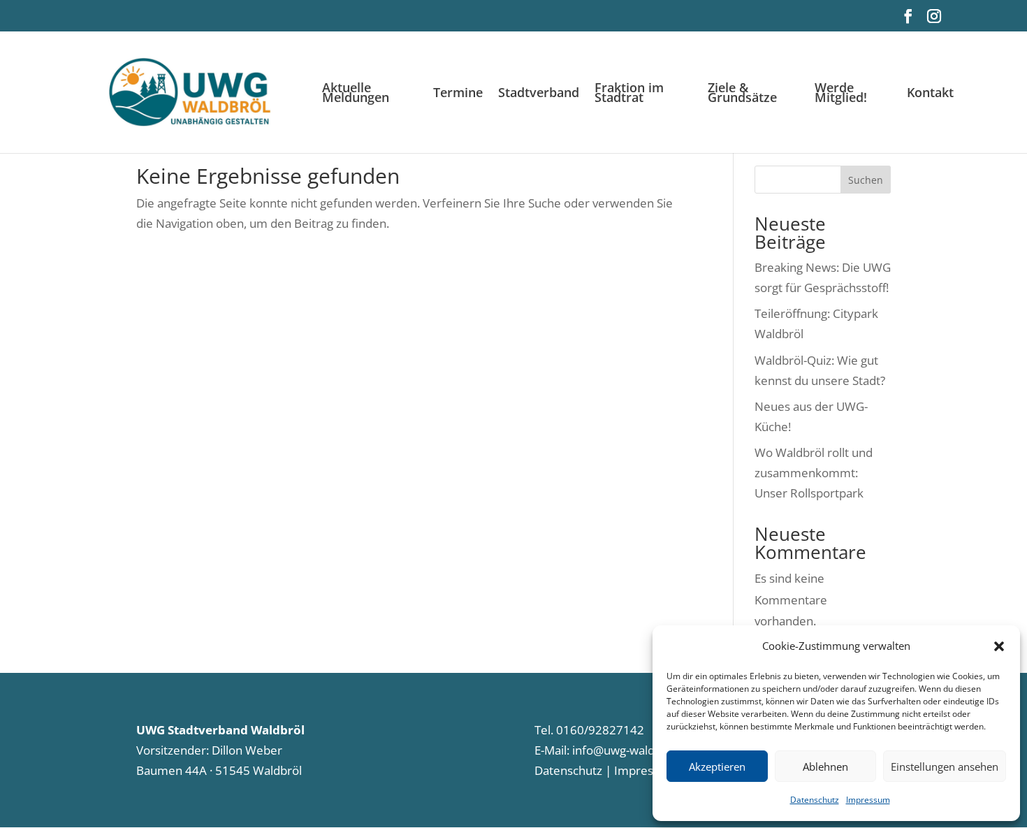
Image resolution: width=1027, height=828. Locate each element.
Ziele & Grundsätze (742, 94)
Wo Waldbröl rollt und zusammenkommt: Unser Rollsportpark (814, 472)
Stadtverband (538, 94)
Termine (458, 94)
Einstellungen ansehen (944, 766)
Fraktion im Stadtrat (629, 94)
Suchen (865, 180)
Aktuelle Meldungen (355, 94)
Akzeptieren (717, 766)
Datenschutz (814, 800)
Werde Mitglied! (841, 94)
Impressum (868, 800)
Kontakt (930, 94)
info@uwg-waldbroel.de (636, 750)
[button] (999, 646)
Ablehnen (825, 766)
